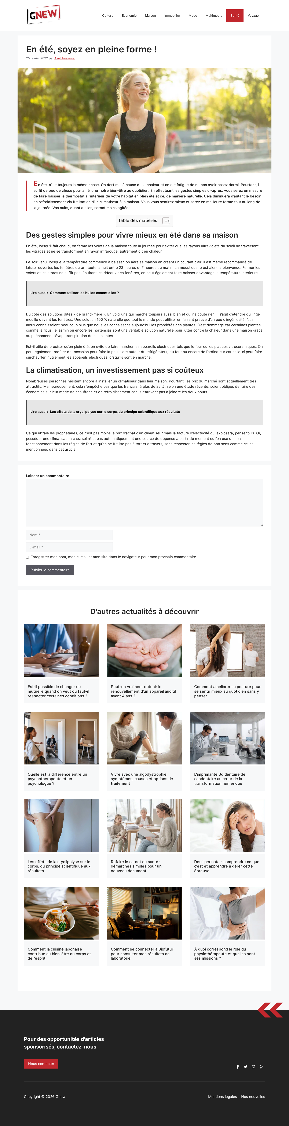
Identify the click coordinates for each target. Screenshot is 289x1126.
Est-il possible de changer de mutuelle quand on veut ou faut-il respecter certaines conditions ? (58, 691)
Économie (129, 16)
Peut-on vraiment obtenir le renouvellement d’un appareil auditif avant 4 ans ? (143, 691)
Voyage (253, 16)
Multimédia (214, 16)
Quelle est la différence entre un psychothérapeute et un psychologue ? (57, 779)
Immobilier (172, 16)
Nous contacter (41, 1064)
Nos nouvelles (253, 1097)
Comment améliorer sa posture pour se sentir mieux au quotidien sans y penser (227, 691)
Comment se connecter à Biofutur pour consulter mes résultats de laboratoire (142, 953)
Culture (107, 16)
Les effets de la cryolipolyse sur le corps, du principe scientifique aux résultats (59, 866)
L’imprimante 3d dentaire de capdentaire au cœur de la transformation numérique (219, 779)
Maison (150, 16)
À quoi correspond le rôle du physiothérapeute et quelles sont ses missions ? (224, 953)
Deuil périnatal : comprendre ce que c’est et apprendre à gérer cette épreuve (226, 866)
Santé (235, 16)
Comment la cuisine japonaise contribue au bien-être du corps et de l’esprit (59, 953)
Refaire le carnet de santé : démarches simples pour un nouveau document (136, 866)
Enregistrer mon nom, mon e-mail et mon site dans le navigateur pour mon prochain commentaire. (114, 557)
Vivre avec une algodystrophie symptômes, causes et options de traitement (142, 779)
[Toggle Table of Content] (164, 220)
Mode (193, 16)
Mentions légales (222, 1097)
